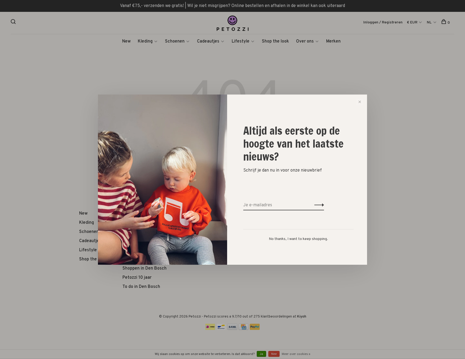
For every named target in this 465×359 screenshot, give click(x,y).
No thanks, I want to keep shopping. (298, 239)
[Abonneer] (317, 205)
